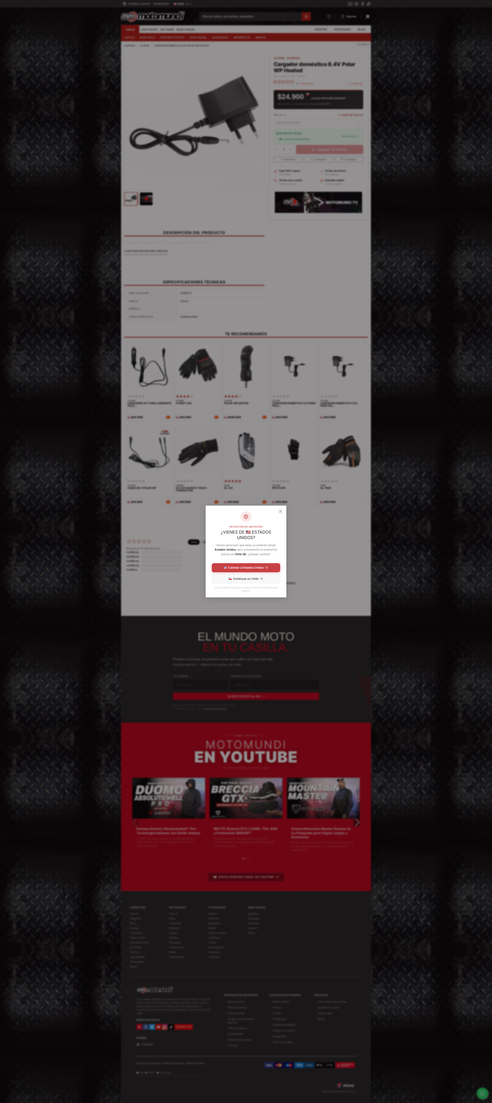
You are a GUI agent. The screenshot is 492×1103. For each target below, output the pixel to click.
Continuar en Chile (248, 578)
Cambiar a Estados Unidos (248, 567)
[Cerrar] (280, 511)
